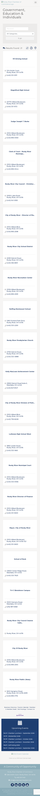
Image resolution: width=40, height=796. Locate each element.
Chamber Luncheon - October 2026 (20, 738)
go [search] (21, 38)
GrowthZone (32, 792)
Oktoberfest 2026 (14, 735)
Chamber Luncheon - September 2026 (21, 732)
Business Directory (10, 707)
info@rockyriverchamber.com (21, 780)
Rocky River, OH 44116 (20, 775)
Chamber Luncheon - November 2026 (21, 741)
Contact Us (31, 709)
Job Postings (22, 709)
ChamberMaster (21, 793)
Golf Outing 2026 (14, 744)
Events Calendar (23, 707)
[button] (4, 48)
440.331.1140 (20, 777)
